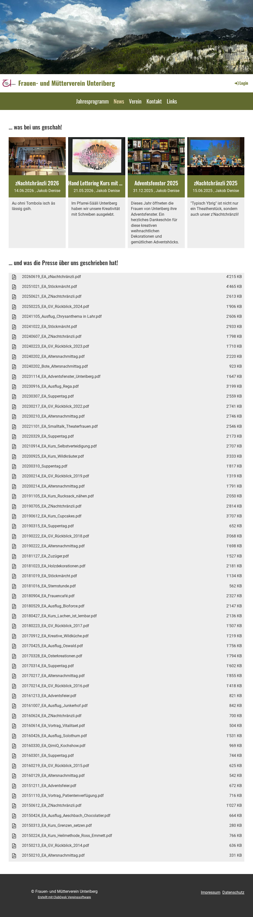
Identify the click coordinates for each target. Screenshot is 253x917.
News (119, 101)
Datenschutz (233, 892)
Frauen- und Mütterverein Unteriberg (66, 83)
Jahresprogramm (92, 101)
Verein (135, 101)
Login (243, 83)
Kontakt (154, 101)
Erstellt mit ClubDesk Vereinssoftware (64, 897)
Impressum (210, 892)
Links (172, 101)
